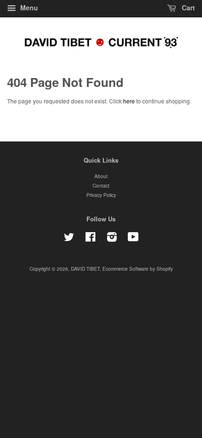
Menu (28, 7)
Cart (187, 7)
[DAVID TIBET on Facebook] (90, 238)
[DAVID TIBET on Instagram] (112, 238)
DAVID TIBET (85, 268)
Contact (101, 185)
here (129, 101)
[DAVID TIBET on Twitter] (69, 238)
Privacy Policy (101, 194)
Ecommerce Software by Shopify (137, 268)
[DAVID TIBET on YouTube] (133, 238)
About (101, 176)
